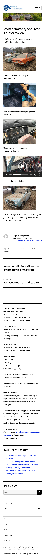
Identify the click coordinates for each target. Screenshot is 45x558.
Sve (5, 524)
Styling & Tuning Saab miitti (18, 468)
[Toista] (6, 174)
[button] (22, 166)
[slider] (20, 174)
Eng (5, 519)
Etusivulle (7, 503)
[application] (22, 166)
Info (5, 509)
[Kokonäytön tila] (39, 174)
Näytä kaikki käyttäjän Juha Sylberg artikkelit (26, 241)
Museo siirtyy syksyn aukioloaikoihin (22, 465)
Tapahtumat (8, 514)
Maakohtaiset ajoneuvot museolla (20, 462)
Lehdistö (7, 540)
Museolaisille (9, 535)
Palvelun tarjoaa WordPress (28, 554)
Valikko (36, 8)
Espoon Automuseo (10, 554)
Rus (5, 530)
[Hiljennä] (35, 174)
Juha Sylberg (11, 249)
